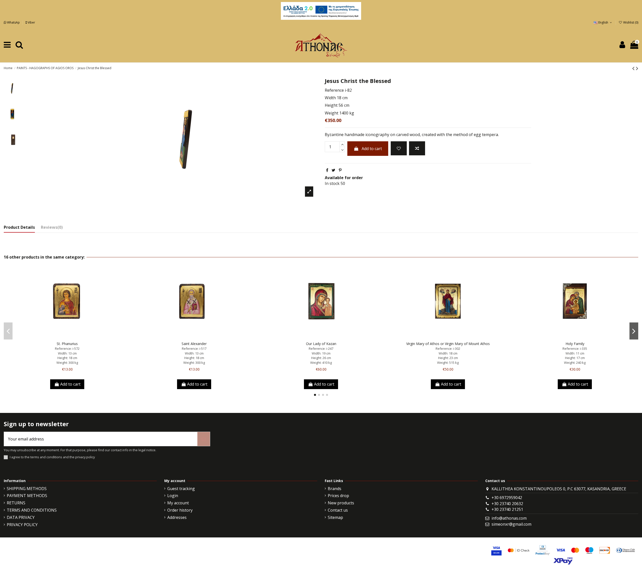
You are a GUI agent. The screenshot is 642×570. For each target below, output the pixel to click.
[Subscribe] (203, 439)
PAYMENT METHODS (27, 495)
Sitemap (335, 517)
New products (341, 503)
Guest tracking (181, 488)
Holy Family (575, 343)
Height (331, 105)
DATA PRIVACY (21, 517)
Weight (331, 113)
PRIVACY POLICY (22, 524)
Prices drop (338, 495)
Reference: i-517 (194, 348)
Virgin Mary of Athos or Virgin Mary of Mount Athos (448, 343)
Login (172, 495)
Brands (334, 488)
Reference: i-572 (67, 348)
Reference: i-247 (321, 348)
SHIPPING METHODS (27, 488)
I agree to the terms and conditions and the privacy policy (52, 457)
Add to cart (372, 148)
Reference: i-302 (448, 348)
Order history (180, 510)
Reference (334, 90)
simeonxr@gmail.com (511, 524)
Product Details (19, 227)
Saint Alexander (194, 343)
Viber (31, 22)
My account (178, 503)
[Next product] (637, 68)
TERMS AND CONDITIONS (32, 510)
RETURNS (16, 503)
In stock (332, 183)
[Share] (327, 170)
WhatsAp (13, 22)
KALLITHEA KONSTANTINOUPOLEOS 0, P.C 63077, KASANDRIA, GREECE (559, 489)
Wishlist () (630, 22)
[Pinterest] (340, 170)
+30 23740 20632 (507, 503)
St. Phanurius (67, 343)
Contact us (338, 510)
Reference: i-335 (575, 348)
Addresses (177, 517)
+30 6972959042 (507, 497)
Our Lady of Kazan (321, 343)
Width (330, 97)
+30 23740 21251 (507, 509)
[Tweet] (333, 170)
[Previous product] (634, 68)
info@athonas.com (509, 518)
